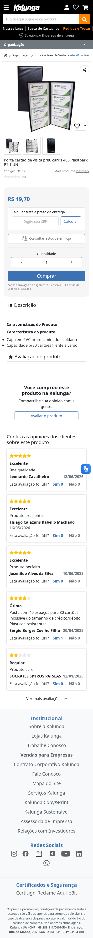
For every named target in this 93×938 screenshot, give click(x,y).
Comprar (46, 276)
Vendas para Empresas (47, 755)
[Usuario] (66, 7)
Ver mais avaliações (44, 698)
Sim (58, 484)
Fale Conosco (46, 774)
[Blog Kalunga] (39, 853)
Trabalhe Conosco (46, 745)
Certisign (26, 893)
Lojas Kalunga (46, 736)
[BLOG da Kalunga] (79, 853)
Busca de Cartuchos (43, 28)
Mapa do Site (46, 783)
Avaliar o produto (46, 415)
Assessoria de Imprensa (46, 821)
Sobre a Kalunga (46, 726)
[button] (12, 145)
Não (74, 484)
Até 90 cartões (80, 55)
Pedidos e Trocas (77, 28)
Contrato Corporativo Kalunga (46, 764)
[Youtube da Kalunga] (65, 853)
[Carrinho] (85, 7)
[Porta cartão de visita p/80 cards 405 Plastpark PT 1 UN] (12, 145)
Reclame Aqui (52, 893)
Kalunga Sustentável (46, 812)
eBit (73, 893)
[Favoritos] (76, 7)
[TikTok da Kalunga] (52, 853)
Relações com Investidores (46, 831)
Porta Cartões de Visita (50, 55)
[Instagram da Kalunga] (14, 853)
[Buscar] (84, 19)
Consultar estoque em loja (49, 238)
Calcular (71, 221)
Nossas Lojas (13, 28)
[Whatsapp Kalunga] (46, 862)
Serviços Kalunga (46, 793)
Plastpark (82, 171)
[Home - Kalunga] (5, 55)
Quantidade (46, 253)
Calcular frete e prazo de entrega (38, 212)
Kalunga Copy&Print (46, 802)
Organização (20, 55)
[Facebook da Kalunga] (26, 853)
